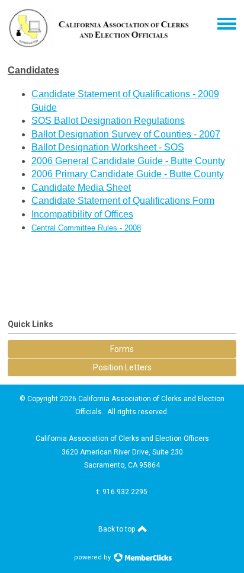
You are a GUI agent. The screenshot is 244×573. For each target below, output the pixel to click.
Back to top (117, 529)
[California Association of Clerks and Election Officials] (99, 45)
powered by (93, 557)
